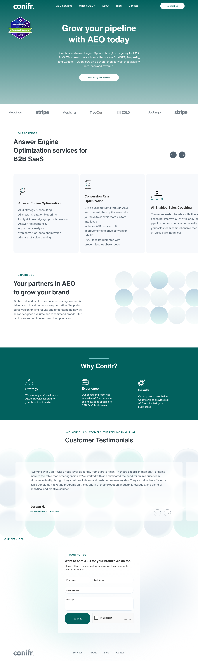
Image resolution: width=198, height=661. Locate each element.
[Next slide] (182, 155)
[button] (157, 512)
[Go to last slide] (173, 155)
